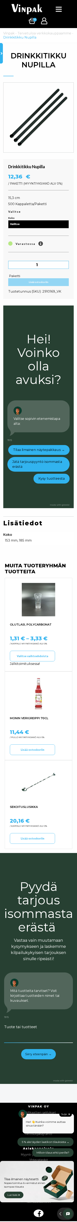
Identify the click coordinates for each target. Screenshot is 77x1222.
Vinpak (9, 33)
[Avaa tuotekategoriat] (1, 53)
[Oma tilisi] (44, 21)
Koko (11, 217)
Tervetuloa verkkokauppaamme (44, 33)
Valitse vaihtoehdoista (32, 656)
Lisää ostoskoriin (38, 282)
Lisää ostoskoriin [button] (32, 749)
